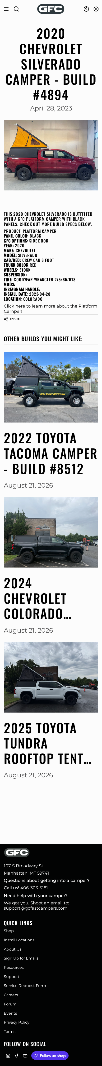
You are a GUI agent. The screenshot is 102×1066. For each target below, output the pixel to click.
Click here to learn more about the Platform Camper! (50, 309)
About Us (13, 949)
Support (11, 976)
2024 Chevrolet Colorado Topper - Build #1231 (48, 598)
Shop (9, 931)
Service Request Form (25, 985)
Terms (9, 1031)
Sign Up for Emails (21, 958)
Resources (14, 967)
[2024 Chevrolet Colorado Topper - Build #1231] (51, 532)
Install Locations (19, 940)
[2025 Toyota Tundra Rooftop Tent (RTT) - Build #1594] (51, 677)
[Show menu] (6, 9)
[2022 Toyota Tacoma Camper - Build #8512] (51, 387)
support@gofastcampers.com (35, 908)
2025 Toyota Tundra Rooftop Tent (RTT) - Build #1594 (43, 743)
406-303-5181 (34, 887)
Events (10, 1013)
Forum (10, 1004)
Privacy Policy (16, 1022)
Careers (11, 995)
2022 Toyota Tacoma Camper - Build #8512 (51, 453)
